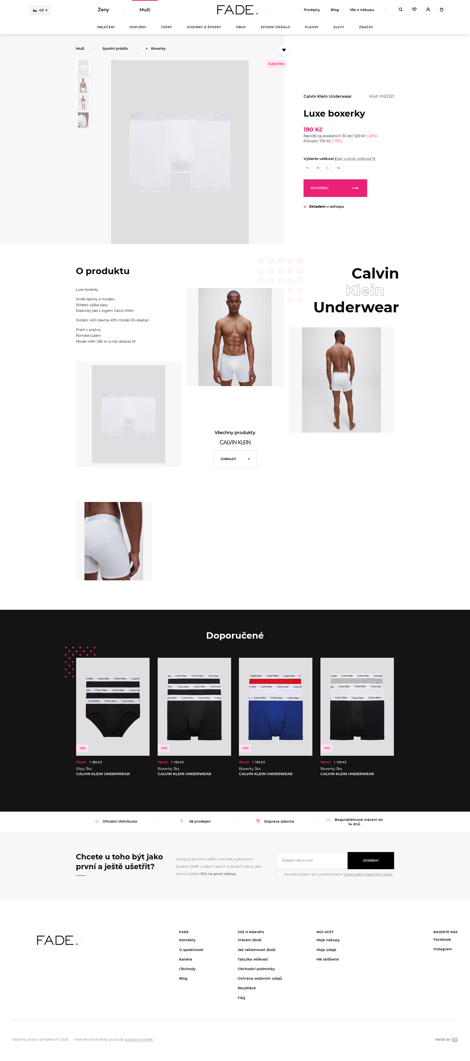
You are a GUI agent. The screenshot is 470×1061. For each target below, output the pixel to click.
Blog (335, 10)
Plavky (312, 27)
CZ (41, 10)
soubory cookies (139, 1039)
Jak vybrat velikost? (355, 158)
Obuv (241, 27)
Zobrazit (228, 459)
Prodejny (312, 10)
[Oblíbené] (414, 10)
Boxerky (158, 48)
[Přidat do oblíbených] (284, 50)
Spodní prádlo (275, 27)
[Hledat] (400, 10)
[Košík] (441, 10)
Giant (454, 1039)
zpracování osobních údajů (368, 874)
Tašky (166, 27)
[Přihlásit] (428, 10)
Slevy (338, 27)
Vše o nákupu (362, 10)
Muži (145, 9)
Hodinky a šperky (204, 27)
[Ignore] (335, 877)
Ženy (103, 9)
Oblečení (106, 27)
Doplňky (137, 27)
